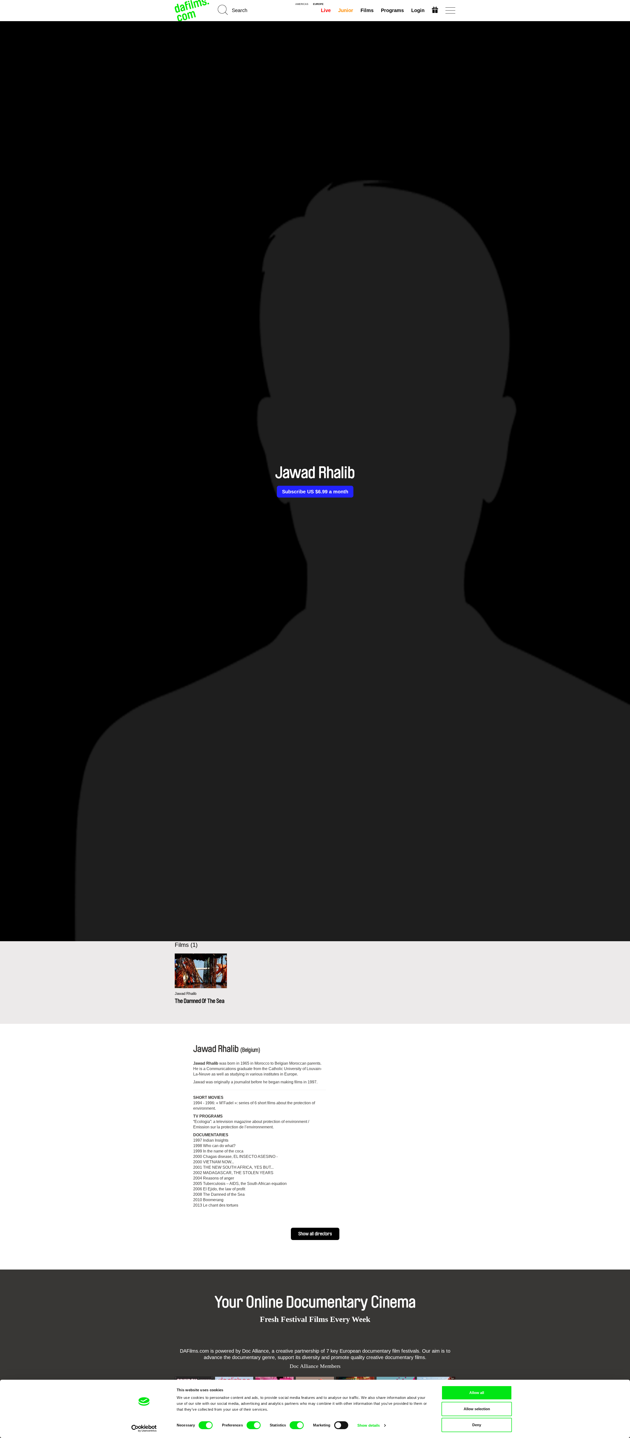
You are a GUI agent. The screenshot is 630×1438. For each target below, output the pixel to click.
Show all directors (315, 1233)
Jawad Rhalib (185, 993)
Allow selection (477, 1409)
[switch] (254, 1425)
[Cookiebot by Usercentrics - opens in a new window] (144, 1428)
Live (326, 10)
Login (418, 10)
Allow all (476, 1393)
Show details (368, 1425)
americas (301, 4)
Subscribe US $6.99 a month (315, 491)
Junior (345, 10)
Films (367, 10)
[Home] (192, 10)
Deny (476, 1425)
